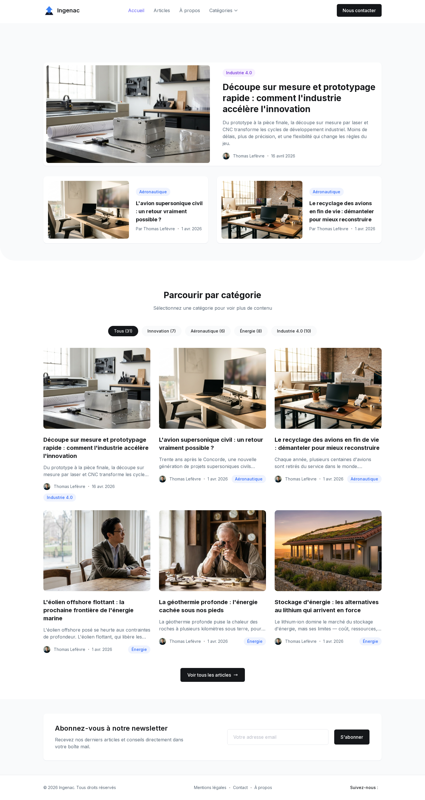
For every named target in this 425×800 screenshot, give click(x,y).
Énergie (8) (251, 330)
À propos (189, 10)
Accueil (136, 10)
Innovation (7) (161, 330)
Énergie (139, 649)
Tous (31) (123, 330)
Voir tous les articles (209, 675)
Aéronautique (153, 191)
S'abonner (352, 737)
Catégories (220, 10)
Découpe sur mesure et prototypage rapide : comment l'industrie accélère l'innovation (299, 98)
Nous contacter (359, 10)
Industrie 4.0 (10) (294, 330)
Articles (162, 10)
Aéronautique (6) (208, 330)
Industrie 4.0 (239, 72)
